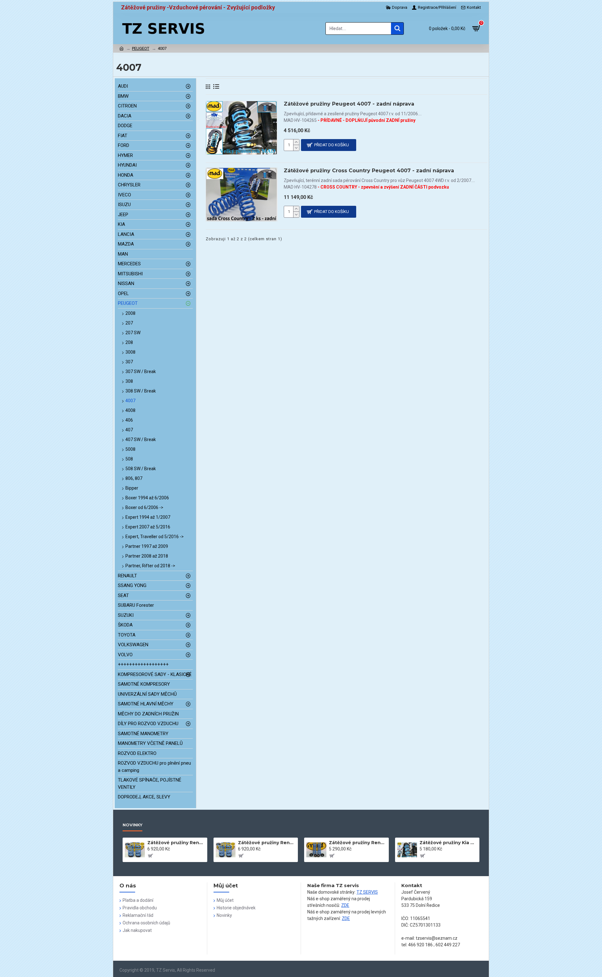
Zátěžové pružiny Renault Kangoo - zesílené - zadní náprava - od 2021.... (176, 842)
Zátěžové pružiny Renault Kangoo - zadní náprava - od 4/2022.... (358, 842)
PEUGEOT (140, 48)
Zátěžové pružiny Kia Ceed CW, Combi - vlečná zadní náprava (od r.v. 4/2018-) (448, 842)
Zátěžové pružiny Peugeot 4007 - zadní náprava (349, 104)
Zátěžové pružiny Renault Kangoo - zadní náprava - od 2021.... (267, 842)
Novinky (132, 824)
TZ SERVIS (367, 892)
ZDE (345, 905)
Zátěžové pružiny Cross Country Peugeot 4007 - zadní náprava (369, 171)
